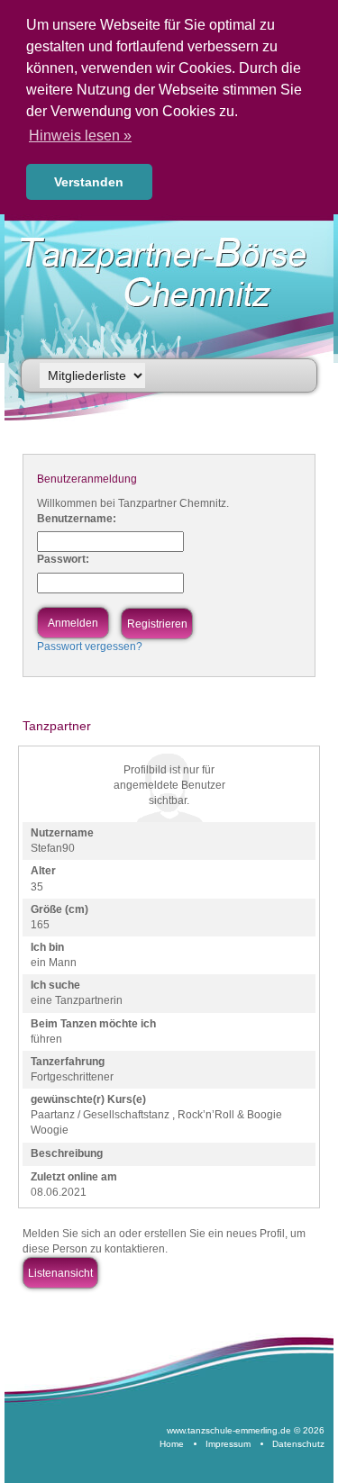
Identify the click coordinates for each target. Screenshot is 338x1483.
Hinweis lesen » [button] (80, 135)
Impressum (228, 1444)
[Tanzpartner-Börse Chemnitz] (175, 272)
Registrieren (157, 624)
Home (172, 1444)
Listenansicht (60, 1273)
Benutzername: (76, 518)
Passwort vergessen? (89, 646)
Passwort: (63, 559)
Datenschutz (298, 1444)
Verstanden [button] (88, 182)
